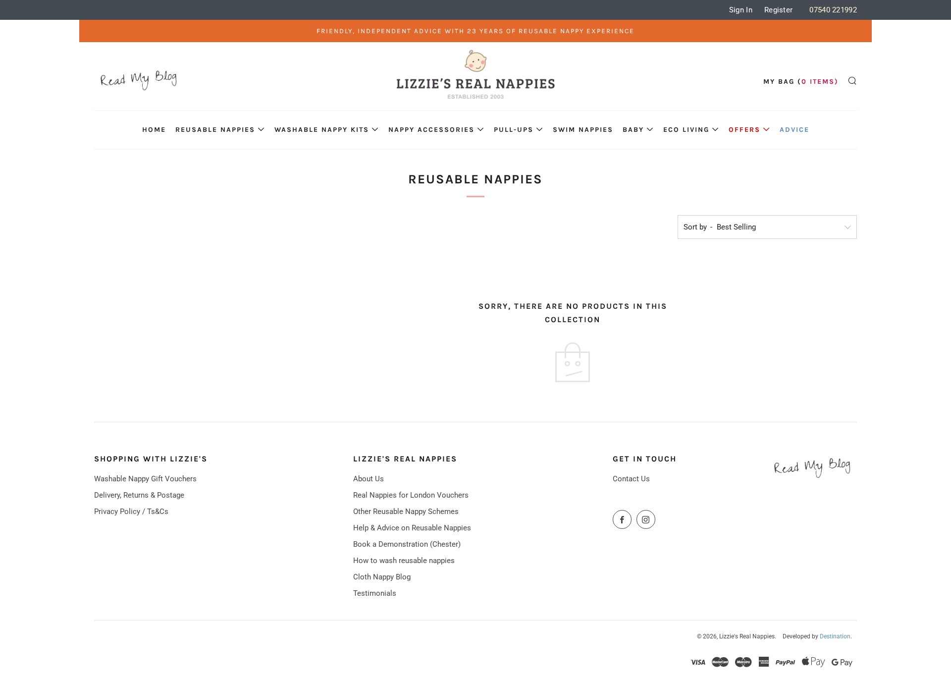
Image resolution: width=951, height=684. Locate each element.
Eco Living (686, 129)
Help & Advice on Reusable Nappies (412, 527)
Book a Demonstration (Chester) (407, 544)
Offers (744, 129)
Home (154, 129)
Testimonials (374, 593)
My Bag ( (801, 81)
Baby (633, 129)
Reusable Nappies (215, 129)
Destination (835, 636)
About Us (368, 478)
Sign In (740, 9)
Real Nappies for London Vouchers (411, 495)
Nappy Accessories (431, 129)
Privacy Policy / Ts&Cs (131, 511)
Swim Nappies (583, 129)
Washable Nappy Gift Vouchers (145, 478)
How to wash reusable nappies (404, 560)
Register (778, 9)
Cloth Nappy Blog (382, 576)
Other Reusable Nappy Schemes (406, 511)
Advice (794, 129)
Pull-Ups (513, 129)
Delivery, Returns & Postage (139, 495)
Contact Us (631, 478)
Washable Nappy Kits (321, 129)
